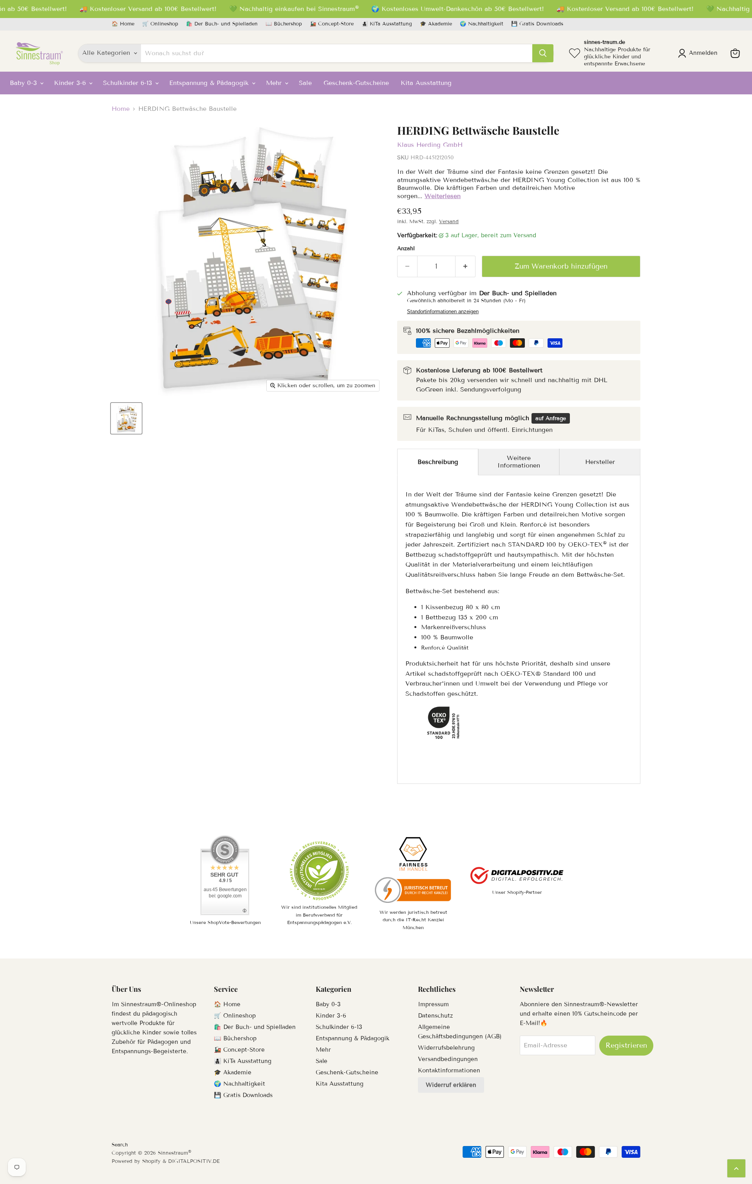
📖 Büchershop (284, 24)
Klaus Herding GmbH (430, 144)
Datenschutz (435, 1015)
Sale (305, 83)
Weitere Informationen (518, 461)
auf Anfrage (550, 418)
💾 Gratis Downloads (537, 24)
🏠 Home (123, 24)
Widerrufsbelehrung (446, 1047)
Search (120, 1145)
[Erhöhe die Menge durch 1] (465, 266)
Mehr (275, 83)
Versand (449, 221)
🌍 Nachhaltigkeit (481, 24)
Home (121, 108)
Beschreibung (438, 462)
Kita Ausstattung (426, 83)
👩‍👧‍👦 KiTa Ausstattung (387, 24)
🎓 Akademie (436, 24)
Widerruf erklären (451, 1084)
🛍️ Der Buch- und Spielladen (222, 24)
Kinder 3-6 (71, 83)
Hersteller (600, 462)
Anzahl (406, 248)
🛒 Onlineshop (160, 24)
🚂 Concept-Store (332, 24)
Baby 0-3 (24, 83)
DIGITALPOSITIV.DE (194, 1161)
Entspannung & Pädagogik (210, 83)
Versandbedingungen (448, 1059)
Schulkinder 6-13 (128, 83)
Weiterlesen (443, 196)
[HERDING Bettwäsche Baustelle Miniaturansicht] (126, 418)
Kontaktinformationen (449, 1070)
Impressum (433, 1004)
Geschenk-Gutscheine (356, 83)
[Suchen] (542, 53)
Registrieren (626, 1045)
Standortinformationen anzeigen (443, 311)
